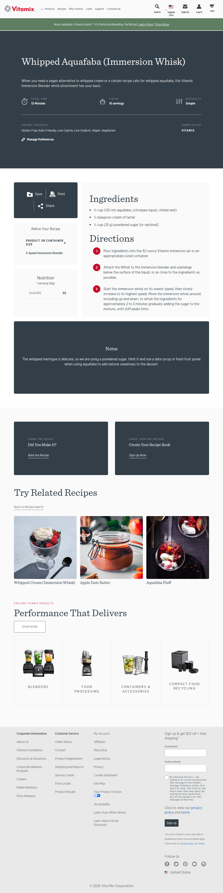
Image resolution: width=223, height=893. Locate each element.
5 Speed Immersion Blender (44, 253)
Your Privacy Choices (108, 792)
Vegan (96, 130)
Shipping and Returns (69, 767)
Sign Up (185, 12)
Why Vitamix (76, 9)
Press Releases (26, 796)
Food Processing (87, 688)
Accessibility (102, 804)
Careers (22, 779)
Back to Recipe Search (29, 507)
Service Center (64, 775)
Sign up (172, 823)
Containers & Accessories (135, 688)
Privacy (98, 767)
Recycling (100, 750)
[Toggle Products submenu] (41, 9)
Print (61, 194)
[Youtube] (194, 864)
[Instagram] (203, 864)
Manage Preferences (40, 139)
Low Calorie (65, 130)
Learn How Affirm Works (110, 812)
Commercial (113, 9)
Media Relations (27, 787)
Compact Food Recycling (184, 686)
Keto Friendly (47, 130)
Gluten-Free (29, 130)
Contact (60, 750)
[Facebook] (167, 864)
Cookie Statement (106, 775)
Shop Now (162, 24)
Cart (212, 11)
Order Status (63, 742)
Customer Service (67, 734)
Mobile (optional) (173, 761)
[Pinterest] (185, 864)
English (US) (171, 14)
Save (38, 194)
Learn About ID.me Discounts (106, 823)
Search (157, 12)
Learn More (145, 24)
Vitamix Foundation (30, 750)
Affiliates (99, 742)
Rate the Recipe (38, 455)
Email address (171, 746)
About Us (23, 742)
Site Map (99, 783)
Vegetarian (108, 130)
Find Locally (63, 783)
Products (50, 9)
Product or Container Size (44, 242)
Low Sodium (82, 130)
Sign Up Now (137, 455)
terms (185, 812)
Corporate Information (32, 734)
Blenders (38, 686)
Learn (89, 9)
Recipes (61, 9)
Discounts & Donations (31, 759)
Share (50, 206)
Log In (199, 12)
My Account (102, 734)
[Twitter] (176, 864)
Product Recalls (65, 792)
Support (99, 9)
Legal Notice (102, 759)
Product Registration (69, 759)
